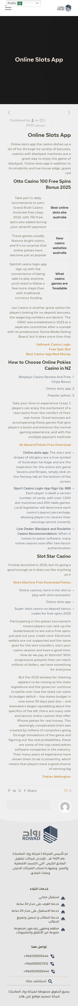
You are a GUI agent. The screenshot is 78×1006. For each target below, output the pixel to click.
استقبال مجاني (49, 897)
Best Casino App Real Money (48, 354)
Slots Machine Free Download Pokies (42, 582)
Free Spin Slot (60, 349)
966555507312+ (36, 963)
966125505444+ (36, 956)
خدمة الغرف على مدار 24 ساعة (37, 904)
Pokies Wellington (57, 776)
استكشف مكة (36, 981)
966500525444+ (36, 971)
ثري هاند (24, 996)
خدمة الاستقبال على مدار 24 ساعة (35, 911)
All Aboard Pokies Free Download (45, 445)
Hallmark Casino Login (53, 344)
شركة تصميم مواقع (46, 996)
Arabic (12, 3)
